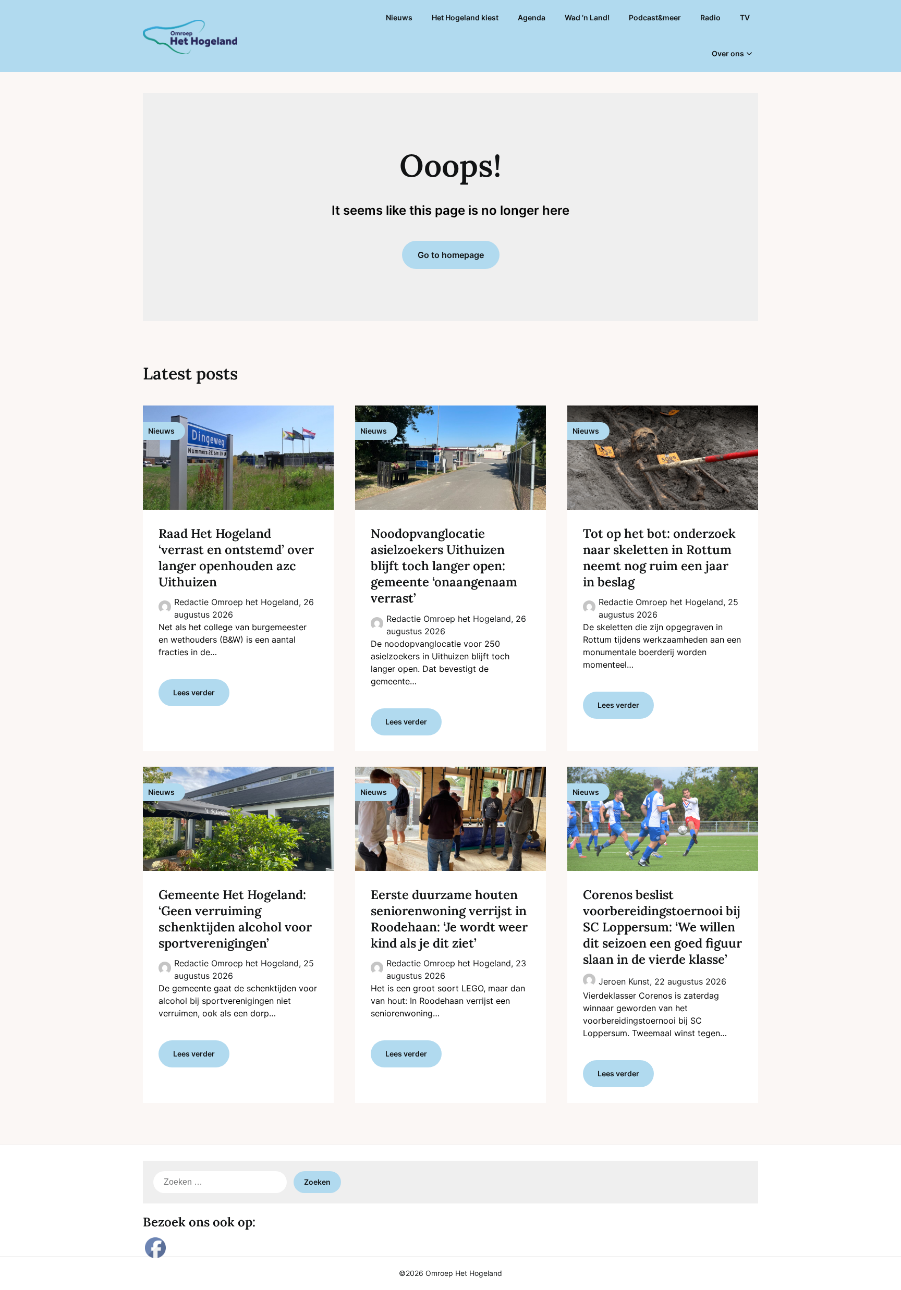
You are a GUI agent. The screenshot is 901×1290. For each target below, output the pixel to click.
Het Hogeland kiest (465, 17)
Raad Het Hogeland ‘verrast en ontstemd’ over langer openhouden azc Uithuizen (236, 558)
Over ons (728, 53)
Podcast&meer (655, 17)
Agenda (531, 17)
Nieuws (399, 17)
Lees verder (194, 692)
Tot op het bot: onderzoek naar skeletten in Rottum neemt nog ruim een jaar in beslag (659, 558)
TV (745, 17)
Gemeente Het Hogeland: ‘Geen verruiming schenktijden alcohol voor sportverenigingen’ (235, 919)
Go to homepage (451, 255)
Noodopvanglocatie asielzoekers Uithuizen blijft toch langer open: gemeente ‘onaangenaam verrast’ (444, 566)
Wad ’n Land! (587, 17)
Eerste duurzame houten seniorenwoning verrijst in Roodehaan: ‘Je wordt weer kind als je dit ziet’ (449, 919)
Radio (710, 17)
